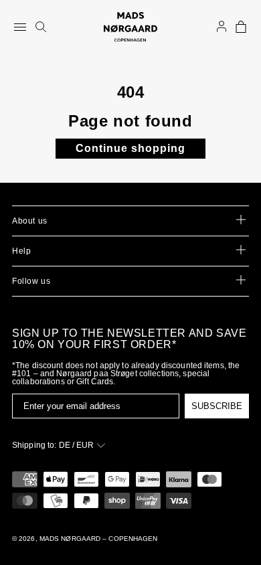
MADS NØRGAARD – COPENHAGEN (98, 538)
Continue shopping (130, 148)
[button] (241, 27)
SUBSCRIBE (216, 406)
